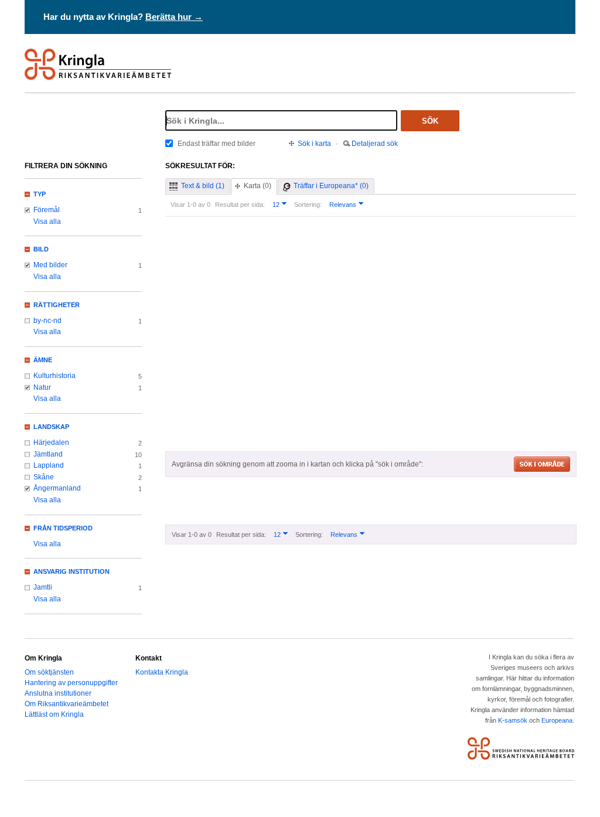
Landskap (51, 426)
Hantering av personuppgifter (71, 683)
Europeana (556, 720)
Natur (42, 387)
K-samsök (512, 720)
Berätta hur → (174, 17)
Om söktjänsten (49, 672)
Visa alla (47, 221)
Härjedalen (51, 442)
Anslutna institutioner (58, 693)
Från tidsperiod (63, 528)
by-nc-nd (47, 320)
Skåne (43, 477)
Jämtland (48, 454)
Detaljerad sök (375, 143)
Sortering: (308, 204)
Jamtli (42, 587)
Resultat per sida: (240, 204)
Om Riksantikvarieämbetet (66, 704)
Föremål (46, 210)
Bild (41, 249)
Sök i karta (314, 143)
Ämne (42, 359)
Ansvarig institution (71, 571)
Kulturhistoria (54, 376)
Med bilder (50, 265)
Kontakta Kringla (161, 672)
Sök (430, 121)
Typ (39, 194)
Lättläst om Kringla (54, 714)
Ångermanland (57, 488)
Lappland (48, 465)
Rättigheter (56, 304)
